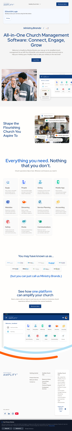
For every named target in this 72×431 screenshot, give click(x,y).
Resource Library (46, 379)
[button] (34, 4)
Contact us (32, 382)
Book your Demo (34, 379)
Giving (8, 18)
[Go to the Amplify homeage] (9, 4)
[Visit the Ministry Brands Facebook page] (5, 413)
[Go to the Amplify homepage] (10, 374)
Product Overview (34, 377)
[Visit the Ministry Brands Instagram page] (13, 413)
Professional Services (45, 388)
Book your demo (62, 4)
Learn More (36, 60)
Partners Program (46, 385)
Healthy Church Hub (34, 4)
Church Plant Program (45, 382)
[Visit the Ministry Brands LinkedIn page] (9, 413)
